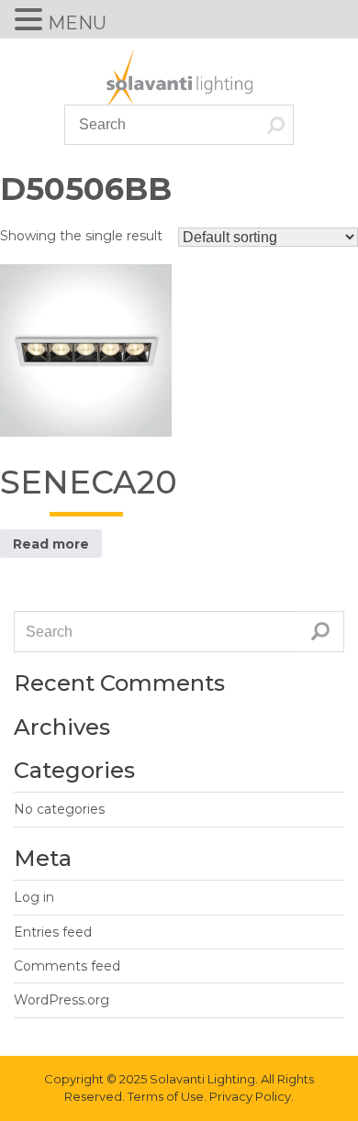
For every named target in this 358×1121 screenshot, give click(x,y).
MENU (77, 23)
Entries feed (53, 932)
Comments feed (67, 966)
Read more (51, 544)
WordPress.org (61, 1000)
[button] (31, 20)
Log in (34, 897)
